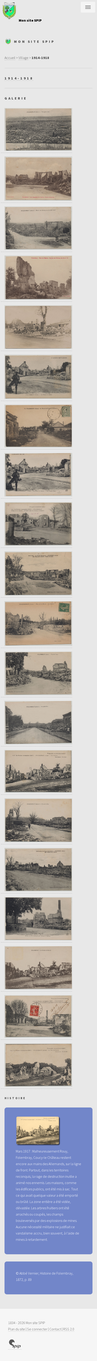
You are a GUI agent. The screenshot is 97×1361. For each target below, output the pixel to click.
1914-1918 (19, 78)
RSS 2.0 (68, 1329)
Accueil (10, 57)
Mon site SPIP (30, 20)
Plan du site (16, 1329)
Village (23, 57)
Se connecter (37, 1329)
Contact (55, 1329)
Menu (88, 7)
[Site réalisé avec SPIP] (15, 1347)
